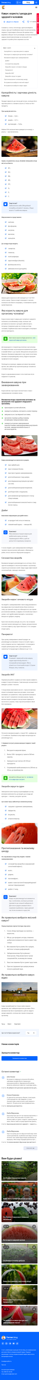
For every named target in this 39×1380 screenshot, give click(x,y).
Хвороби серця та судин (13, 76)
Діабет (7, 61)
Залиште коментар (11, 1053)
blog (6, 2)
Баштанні (17, 1024)
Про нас (4, 1365)
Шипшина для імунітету (14, 1106)
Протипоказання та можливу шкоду (16, 79)
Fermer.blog (3, 7)
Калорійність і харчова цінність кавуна (16, 51)
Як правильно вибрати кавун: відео (15, 85)
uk (19, 3)
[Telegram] (10, 1343)
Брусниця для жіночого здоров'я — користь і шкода (21, 1124)
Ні (33, 1033)
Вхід (28, 2)
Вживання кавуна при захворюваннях (16, 58)
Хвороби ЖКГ (9, 73)
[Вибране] (36, 2)
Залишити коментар (19, 1058)
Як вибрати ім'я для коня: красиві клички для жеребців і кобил (21, 1088)
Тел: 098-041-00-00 (7, 1372)
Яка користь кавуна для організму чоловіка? (18, 54)
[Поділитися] (23, 22)
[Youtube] (13, 1343)
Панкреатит (9, 70)
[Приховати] (35, 48)
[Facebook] (2, 1343)
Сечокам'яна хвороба (12, 64)
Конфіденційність (7, 1361)
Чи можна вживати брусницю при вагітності (21, 1142)
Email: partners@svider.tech (9, 1374)
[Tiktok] (17, 1343)
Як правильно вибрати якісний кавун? (16, 82)
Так (28, 1033)
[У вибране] (34, 1164)
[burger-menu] (36, 7)
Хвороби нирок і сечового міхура (16, 67)
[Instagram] (6, 1343)
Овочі (9, 1024)
